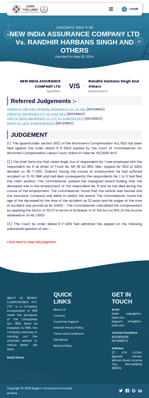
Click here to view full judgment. (32, 242)
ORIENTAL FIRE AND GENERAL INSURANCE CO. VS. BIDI (47, 109)
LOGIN (133, 9)
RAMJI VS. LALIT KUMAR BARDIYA (31, 123)
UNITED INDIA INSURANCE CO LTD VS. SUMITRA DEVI (46, 118)
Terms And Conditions (69, 333)
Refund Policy (63, 345)
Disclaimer (61, 339)
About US (60, 309)
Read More (15, 357)
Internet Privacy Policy (68, 327)
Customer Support (66, 321)
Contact (59, 315)
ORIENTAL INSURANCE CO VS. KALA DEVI (37, 114)
